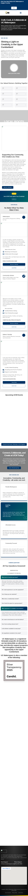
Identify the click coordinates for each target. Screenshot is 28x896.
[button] (20, 12)
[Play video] (14, 67)
